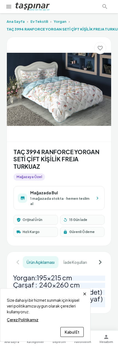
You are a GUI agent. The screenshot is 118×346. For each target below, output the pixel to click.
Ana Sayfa (16, 21)
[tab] (40, 262)
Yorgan (60, 21)
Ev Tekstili (39, 21)
